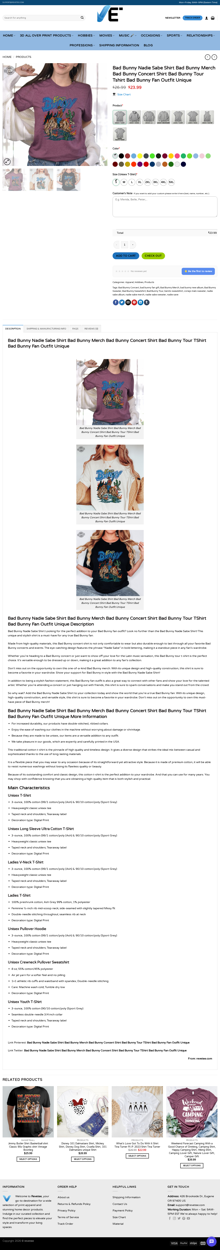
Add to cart (126, 256)
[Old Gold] (128, 164)
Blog (148, 45)
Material (118, 1224)
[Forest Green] (159, 156)
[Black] (121, 156)
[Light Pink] (202, 156)
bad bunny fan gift (149, 287)
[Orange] (134, 164)
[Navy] (183, 164)
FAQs (75, 328)
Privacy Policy (66, 1210)
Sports (173, 35)
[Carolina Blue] (134, 156)
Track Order (65, 1224)
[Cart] (213, 18)
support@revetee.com (13, 2)
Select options (28, 1159)
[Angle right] (214, 57)
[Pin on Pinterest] (134, 302)
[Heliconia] (177, 156)
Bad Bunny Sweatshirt (134, 291)
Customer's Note (123, 193)
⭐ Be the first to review (198, 271)
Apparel (129, 282)
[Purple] (140, 164)
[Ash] (115, 156)
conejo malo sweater (195, 291)
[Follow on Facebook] (169, 1218)
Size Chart (124, 94)
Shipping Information (119, 45)
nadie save (172, 294)
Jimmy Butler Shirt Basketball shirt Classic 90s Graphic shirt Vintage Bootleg (28, 1146)
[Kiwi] (190, 156)
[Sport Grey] (159, 164)
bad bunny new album (191, 287)
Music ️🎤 (126, 35)
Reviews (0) (91, 328)
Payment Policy (123, 1210)
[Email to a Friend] (128, 302)
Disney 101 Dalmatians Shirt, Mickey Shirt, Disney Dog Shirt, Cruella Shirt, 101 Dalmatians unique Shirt (83, 1146)
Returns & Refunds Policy (74, 1204)
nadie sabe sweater (155, 294)
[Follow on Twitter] (179, 1218)
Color (116, 148)
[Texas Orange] (165, 164)
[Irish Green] (183, 156)
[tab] (13, 328)
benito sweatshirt (173, 291)
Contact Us (120, 1204)
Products (23, 57)
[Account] (206, 18)
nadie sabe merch (135, 294)
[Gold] (171, 156)
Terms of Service (68, 1217)
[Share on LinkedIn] (140, 302)
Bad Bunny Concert (128, 287)
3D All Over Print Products (45, 35)
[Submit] (82, 18)
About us (63, 1197)
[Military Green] (121, 164)
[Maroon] (115, 164)
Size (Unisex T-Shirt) (125, 174)
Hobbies (85, 35)
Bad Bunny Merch (169, 287)
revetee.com (204, 1058)
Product (118, 105)
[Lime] (208, 156)
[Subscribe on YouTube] (188, 1218)
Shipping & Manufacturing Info (46, 328)
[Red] (146, 164)
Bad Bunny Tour (155, 291)
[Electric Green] (152, 156)
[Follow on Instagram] (174, 1218)
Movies (105, 35)
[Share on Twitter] (122, 302)
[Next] (101, 114)
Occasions (150, 35)
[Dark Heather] (146, 156)
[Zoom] (7, 161)
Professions (81, 45)
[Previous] (9, 114)
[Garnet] (165, 156)
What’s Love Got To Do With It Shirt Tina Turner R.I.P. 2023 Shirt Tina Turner (137, 1145)
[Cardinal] (128, 156)
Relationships (200, 35)
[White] (177, 164)
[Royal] (152, 164)
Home (8, 35)
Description (13, 328)
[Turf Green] (171, 164)
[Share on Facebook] (116, 302)
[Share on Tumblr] (147, 302)
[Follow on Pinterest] (183, 1218)
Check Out (153, 255)
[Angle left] (207, 57)
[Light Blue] (196, 156)
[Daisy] (140, 156)
